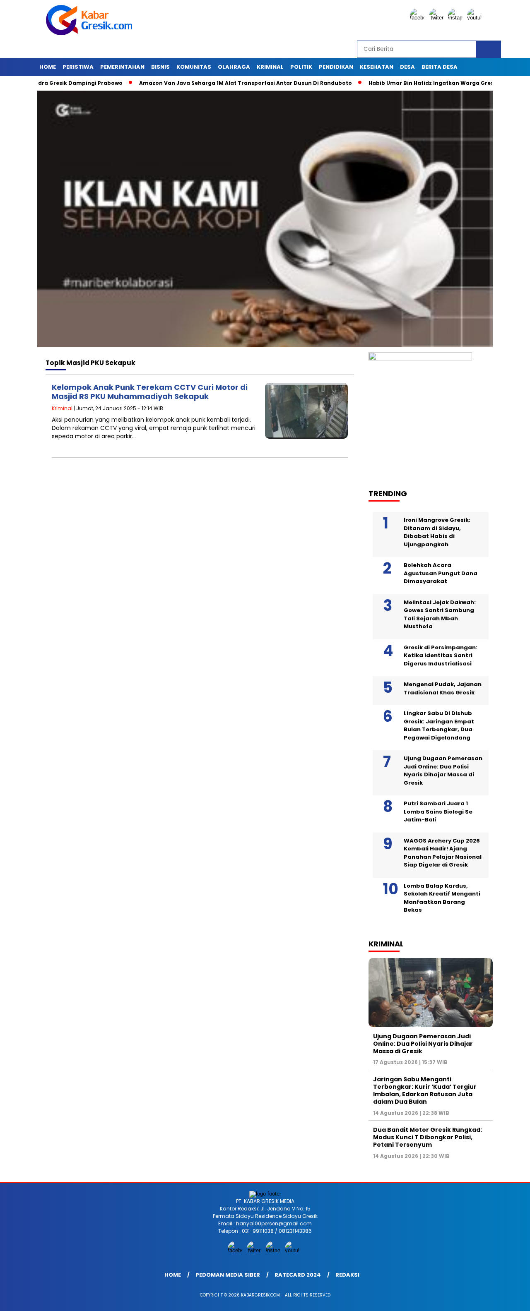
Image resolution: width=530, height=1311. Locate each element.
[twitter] (437, 17)
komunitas (193, 67)
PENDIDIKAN (336, 67)
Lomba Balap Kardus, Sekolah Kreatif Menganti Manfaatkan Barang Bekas (442, 898)
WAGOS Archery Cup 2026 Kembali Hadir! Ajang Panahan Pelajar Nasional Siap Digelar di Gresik (443, 853)
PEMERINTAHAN (122, 67)
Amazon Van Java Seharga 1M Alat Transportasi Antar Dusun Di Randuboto (217, 82)
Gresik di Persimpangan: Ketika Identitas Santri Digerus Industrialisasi (440, 655)
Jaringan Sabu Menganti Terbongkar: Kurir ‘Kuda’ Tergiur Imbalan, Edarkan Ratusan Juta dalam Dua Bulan (425, 1090)
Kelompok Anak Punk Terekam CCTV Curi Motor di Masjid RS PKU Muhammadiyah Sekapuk (150, 391)
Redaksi (347, 1275)
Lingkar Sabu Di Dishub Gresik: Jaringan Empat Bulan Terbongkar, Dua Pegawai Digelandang (439, 725)
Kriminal (270, 67)
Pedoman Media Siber (227, 1275)
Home (47, 67)
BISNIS (160, 67)
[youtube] (475, 17)
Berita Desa (440, 67)
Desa (407, 67)
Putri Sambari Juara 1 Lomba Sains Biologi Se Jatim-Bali (438, 812)
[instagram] (456, 17)
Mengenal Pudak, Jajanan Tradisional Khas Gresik (443, 688)
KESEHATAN (376, 67)
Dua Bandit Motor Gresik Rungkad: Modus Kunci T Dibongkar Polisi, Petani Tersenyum (427, 1137)
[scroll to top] (507, 1298)
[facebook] (418, 17)
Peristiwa (78, 67)
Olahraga (234, 67)
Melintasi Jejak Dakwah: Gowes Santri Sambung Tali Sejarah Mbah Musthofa (440, 614)
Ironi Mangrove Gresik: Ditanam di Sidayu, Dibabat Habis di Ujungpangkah (437, 532)
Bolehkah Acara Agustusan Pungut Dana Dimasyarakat (440, 573)
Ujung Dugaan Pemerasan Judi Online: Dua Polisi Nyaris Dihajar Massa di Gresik (443, 770)
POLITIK (301, 67)
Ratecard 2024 (298, 1275)
